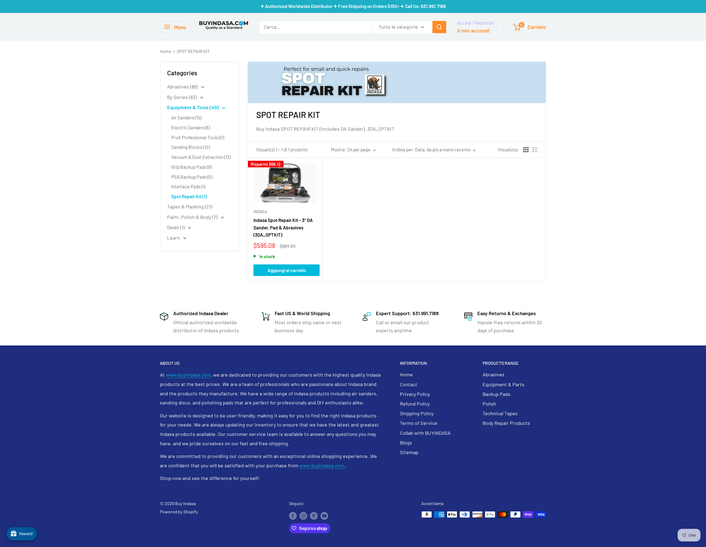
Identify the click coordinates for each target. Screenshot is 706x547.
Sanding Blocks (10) (190, 147)
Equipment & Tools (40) (193, 107)
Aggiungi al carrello (287, 270)
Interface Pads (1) (188, 186)
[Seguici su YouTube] (324, 515)
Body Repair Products (506, 423)
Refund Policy (415, 404)
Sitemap (409, 452)
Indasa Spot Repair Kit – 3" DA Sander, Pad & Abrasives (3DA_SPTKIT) (283, 227)
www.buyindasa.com (188, 375)
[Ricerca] (439, 27)
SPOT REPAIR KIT (193, 51)
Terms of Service (418, 423)
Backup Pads (496, 394)
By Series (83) (182, 97)
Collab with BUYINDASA (425, 433)
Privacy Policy (415, 394)
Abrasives (493, 374)
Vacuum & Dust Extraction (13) (201, 157)
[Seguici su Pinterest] (314, 515)
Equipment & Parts (503, 384)
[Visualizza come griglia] (525, 149)
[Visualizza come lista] (535, 149)
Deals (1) (176, 227)
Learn (174, 238)
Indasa (260, 211)
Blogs (406, 442)
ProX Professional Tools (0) (197, 137)
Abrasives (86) (183, 87)
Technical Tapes (500, 413)
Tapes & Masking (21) (189, 206)
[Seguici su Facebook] (293, 515)
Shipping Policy (417, 413)
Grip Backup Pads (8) (191, 167)
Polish (489, 404)
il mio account (473, 30)
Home (165, 51)
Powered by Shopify (179, 511)
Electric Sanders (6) (190, 127)
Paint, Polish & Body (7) (192, 217)
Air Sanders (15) (186, 117)
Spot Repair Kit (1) (189, 196)
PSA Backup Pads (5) (191, 176)
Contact (408, 384)
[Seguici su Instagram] (303, 515)
